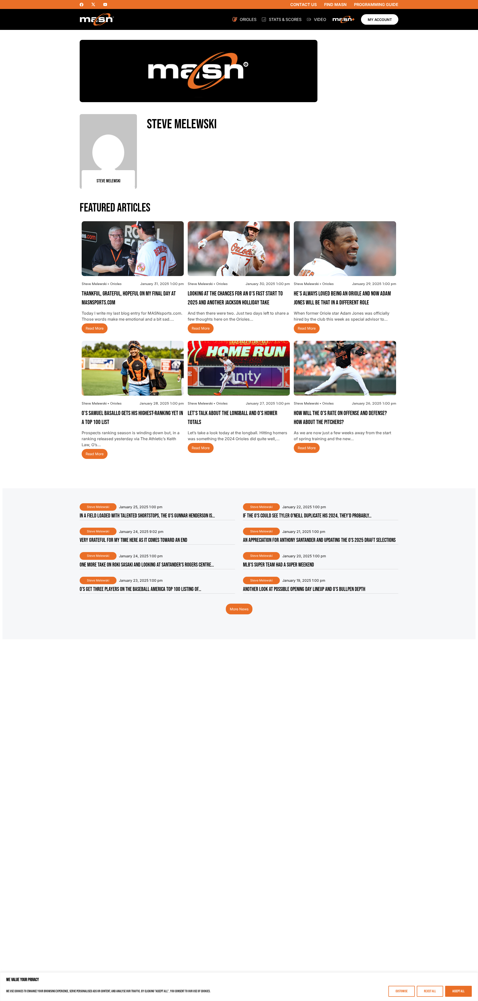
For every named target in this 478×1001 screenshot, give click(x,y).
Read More (95, 328)
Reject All (430, 991)
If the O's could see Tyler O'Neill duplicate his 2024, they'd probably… (307, 515)
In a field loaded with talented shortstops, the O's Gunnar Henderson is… (147, 515)
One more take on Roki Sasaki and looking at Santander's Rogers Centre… (147, 565)
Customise (402, 991)
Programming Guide (376, 4)
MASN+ (343, 19)
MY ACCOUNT (380, 19)
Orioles (248, 19)
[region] (239, 986)
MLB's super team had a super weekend (278, 565)
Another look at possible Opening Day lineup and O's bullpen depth (304, 589)
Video (320, 19)
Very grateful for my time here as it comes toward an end (133, 540)
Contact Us (303, 4)
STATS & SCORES (285, 19)
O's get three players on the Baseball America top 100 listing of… (140, 589)
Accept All (458, 991)
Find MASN (335, 4)
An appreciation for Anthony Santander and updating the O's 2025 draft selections (319, 540)
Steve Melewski (98, 507)
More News (239, 609)
